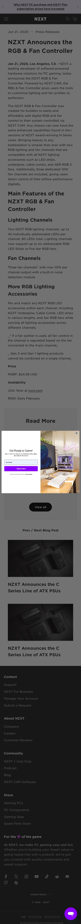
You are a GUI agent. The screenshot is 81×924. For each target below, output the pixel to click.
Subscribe (21, 469)
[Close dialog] (76, 433)
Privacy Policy (29, 474)
